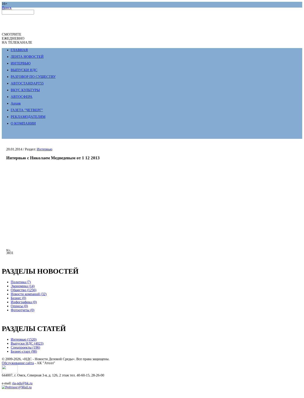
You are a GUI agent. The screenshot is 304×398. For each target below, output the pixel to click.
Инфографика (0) (24, 302)
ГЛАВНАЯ (19, 50)
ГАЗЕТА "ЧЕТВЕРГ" (27, 110)
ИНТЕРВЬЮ (20, 63)
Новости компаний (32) (29, 294)
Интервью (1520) (23, 339)
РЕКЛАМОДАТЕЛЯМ (28, 117)
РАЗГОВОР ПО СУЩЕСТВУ (33, 77)
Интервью (44, 149)
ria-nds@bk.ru (22, 383)
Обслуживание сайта (18, 363)
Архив (16, 103)
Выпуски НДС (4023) (27, 343)
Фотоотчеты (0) (22, 310)
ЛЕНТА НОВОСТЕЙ (27, 57)
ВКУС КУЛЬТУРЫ (25, 90)
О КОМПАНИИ (23, 123)
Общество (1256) (23, 290)
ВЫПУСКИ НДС (24, 70)
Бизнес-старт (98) (24, 351)
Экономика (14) (22, 286)
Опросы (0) (19, 306)
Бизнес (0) (18, 298)
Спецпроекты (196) (25, 347)
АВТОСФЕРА (21, 97)
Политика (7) (21, 282)
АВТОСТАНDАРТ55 (27, 83)
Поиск (7, 8)
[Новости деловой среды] (10, 372)
